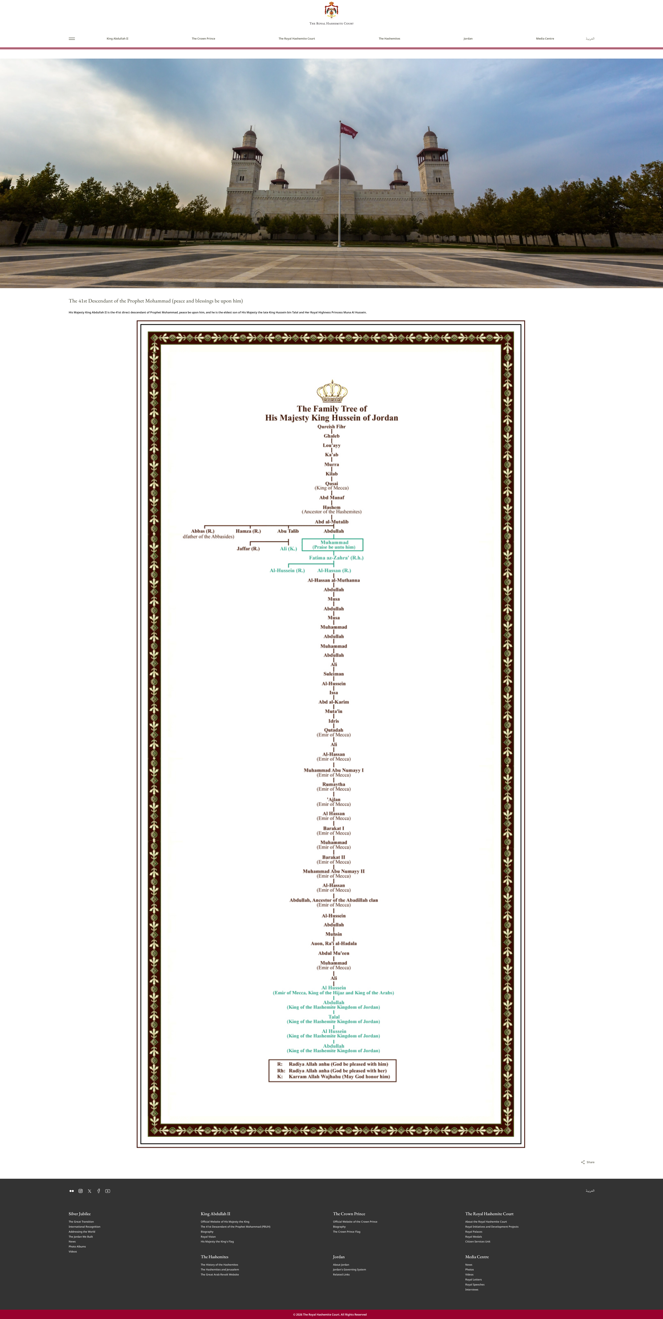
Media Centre (545, 38)
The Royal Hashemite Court (297, 38)
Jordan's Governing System (349, 1269)
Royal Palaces (473, 1231)
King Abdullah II (117, 38)
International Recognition (84, 1226)
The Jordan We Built (81, 1236)
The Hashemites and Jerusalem (220, 1269)
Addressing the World (82, 1231)
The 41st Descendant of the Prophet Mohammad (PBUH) (235, 1226)
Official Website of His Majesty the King (225, 1221)
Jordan (468, 38)
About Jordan (341, 1264)
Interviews (471, 1289)
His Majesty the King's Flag (217, 1241)
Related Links (341, 1274)
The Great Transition (81, 1221)
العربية (590, 38)
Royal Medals (473, 1236)
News (72, 1241)
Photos (469, 1269)
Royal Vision (208, 1236)
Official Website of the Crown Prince (355, 1221)
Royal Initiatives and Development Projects (491, 1226)
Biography (207, 1231)
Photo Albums (77, 1246)
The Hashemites (389, 38)
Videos (73, 1251)
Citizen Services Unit (477, 1241)
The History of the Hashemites (219, 1264)
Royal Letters (473, 1279)
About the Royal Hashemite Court (486, 1221)
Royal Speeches (474, 1284)
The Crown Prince (203, 38)
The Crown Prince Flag (346, 1231)
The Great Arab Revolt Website (220, 1274)
